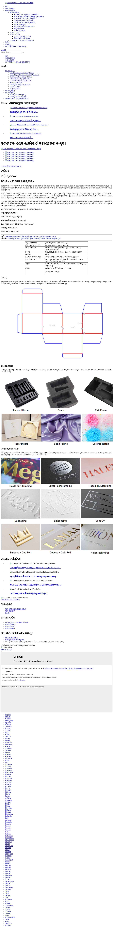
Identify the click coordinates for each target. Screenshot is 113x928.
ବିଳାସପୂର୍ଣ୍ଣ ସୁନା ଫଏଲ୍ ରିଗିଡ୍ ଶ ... (24, 112)
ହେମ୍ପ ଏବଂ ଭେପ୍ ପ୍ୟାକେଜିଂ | (24, 20)
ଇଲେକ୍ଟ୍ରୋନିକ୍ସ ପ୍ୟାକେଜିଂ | (24, 26)
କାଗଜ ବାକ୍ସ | (14, 12)
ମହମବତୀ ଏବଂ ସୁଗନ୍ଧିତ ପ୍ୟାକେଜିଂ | (26, 14)
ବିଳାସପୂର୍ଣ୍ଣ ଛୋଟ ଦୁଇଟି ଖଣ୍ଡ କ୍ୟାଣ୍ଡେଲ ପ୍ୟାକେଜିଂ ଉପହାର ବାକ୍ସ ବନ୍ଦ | (34, 238)
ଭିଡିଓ (7, 42)
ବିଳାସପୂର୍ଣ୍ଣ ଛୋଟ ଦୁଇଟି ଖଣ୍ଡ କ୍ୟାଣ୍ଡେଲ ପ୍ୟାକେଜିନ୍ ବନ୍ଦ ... (35, 568)
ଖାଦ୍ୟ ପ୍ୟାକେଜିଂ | (20, 24)
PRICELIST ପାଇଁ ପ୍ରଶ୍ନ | (10, 599)
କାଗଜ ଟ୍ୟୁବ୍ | (14, 32)
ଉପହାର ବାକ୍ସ (19, 28)
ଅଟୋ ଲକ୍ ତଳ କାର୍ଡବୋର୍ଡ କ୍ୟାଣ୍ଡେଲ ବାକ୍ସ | (28, 593)
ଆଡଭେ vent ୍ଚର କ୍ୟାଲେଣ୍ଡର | (22, 40)
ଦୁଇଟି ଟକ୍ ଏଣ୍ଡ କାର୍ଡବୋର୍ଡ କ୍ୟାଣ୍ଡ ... (25, 121)
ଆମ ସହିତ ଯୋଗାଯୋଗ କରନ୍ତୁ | (16, 46)
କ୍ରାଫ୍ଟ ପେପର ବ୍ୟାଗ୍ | (22, 36)
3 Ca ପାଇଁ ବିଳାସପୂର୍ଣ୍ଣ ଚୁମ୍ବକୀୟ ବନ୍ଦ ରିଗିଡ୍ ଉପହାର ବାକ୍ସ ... (35, 585)
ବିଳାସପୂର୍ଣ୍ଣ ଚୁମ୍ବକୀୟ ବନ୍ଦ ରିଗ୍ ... (24, 129)
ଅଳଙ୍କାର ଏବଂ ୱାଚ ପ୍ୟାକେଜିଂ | (25, 18)
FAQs (7, 613)
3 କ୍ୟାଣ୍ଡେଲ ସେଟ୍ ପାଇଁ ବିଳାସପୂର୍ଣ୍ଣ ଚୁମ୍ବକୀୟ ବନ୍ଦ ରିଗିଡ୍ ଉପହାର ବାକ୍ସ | (30, 236)
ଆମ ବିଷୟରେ (10, 8)
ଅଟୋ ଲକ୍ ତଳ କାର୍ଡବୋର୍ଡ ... (21, 137)
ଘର (6, 6)
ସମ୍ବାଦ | (8, 44)
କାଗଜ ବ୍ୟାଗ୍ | (15, 34)
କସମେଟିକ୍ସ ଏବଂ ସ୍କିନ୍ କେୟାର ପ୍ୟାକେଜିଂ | (29, 16)
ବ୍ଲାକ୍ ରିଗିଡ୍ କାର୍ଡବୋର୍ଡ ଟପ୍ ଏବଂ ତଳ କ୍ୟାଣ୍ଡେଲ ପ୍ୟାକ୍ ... (34, 576)
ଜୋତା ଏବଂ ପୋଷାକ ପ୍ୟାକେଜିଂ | (25, 22)
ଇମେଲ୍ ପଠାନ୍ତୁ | (6, 649)
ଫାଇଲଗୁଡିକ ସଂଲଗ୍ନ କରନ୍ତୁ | (11, 166)
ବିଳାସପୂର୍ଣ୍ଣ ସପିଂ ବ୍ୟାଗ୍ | (22, 38)
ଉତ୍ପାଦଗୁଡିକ (10, 10)
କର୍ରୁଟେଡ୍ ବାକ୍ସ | (19, 30)
